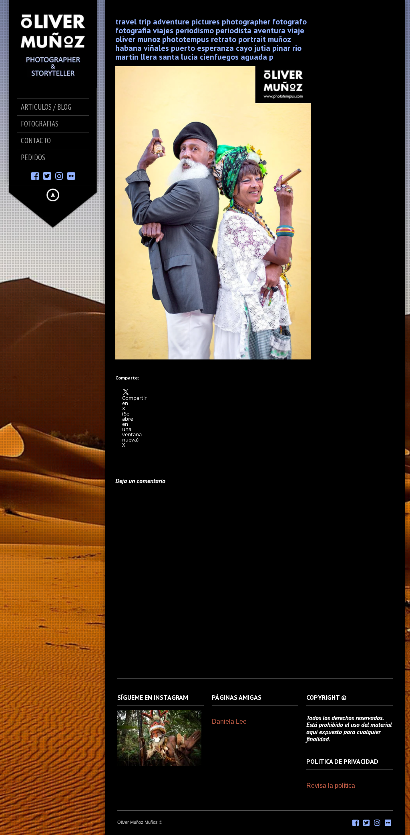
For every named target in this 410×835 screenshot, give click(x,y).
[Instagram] (59, 175)
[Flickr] (71, 175)
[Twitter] (47, 175)
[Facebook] (35, 175)
